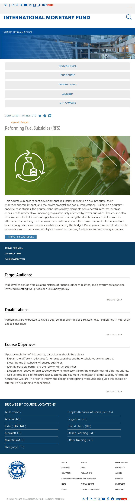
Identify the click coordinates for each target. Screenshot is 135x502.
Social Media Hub (88, 478)
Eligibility (67, 94)
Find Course (67, 75)
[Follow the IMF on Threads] (21, 5)
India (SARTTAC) (15, 426)
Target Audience (13, 248)
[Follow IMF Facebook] (9, 5)
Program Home (67, 66)
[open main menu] (129, 7)
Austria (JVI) (12, 419)
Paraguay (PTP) (14, 447)
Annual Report (87, 484)
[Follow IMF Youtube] (25, 5)
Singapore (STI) (77, 419)
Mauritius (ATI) (14, 440)
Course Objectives (15, 259)
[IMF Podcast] (30, 5)
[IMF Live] (121, 499)
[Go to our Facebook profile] (44, 116)
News (64, 484)
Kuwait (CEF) (13, 433)
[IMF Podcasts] (108, 498)
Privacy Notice (121, 462)
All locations (13, 412)
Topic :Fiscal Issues (21, 237)
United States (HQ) (79, 426)
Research (66, 467)
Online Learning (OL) (81, 433)
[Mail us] (49, 116)
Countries (66, 473)
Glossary (119, 478)
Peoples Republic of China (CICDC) (90, 412)
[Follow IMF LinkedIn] (13, 5)
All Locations (67, 103)
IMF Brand (119, 489)
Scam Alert (120, 484)
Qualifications (13, 253)
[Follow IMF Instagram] (17, 5)
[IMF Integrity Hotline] (38, 5)
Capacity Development (71, 478)
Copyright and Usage (90, 489)
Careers (118, 473)
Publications (86, 473)
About (64, 462)
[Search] (128, 17)
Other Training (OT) (80, 440)
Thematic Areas (68, 85)
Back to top (113, 300)
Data (83, 467)
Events (64, 489)
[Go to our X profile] (39, 116)
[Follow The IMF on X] (5, 5)
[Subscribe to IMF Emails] (34, 5)
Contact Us (120, 467)
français (24, 122)
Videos (84, 462)
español (15, 122)
